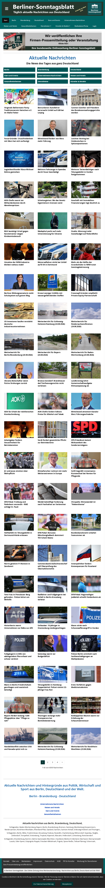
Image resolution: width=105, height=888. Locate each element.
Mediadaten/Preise (81, 26)
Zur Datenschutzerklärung (43, 884)
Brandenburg (25, 20)
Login (95, 26)
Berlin (14, 20)
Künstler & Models (62, 26)
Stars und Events (54, 20)
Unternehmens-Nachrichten (74, 20)
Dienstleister (45, 26)
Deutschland (39, 20)
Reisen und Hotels (10, 26)
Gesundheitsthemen (28, 26)
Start (5, 20)
